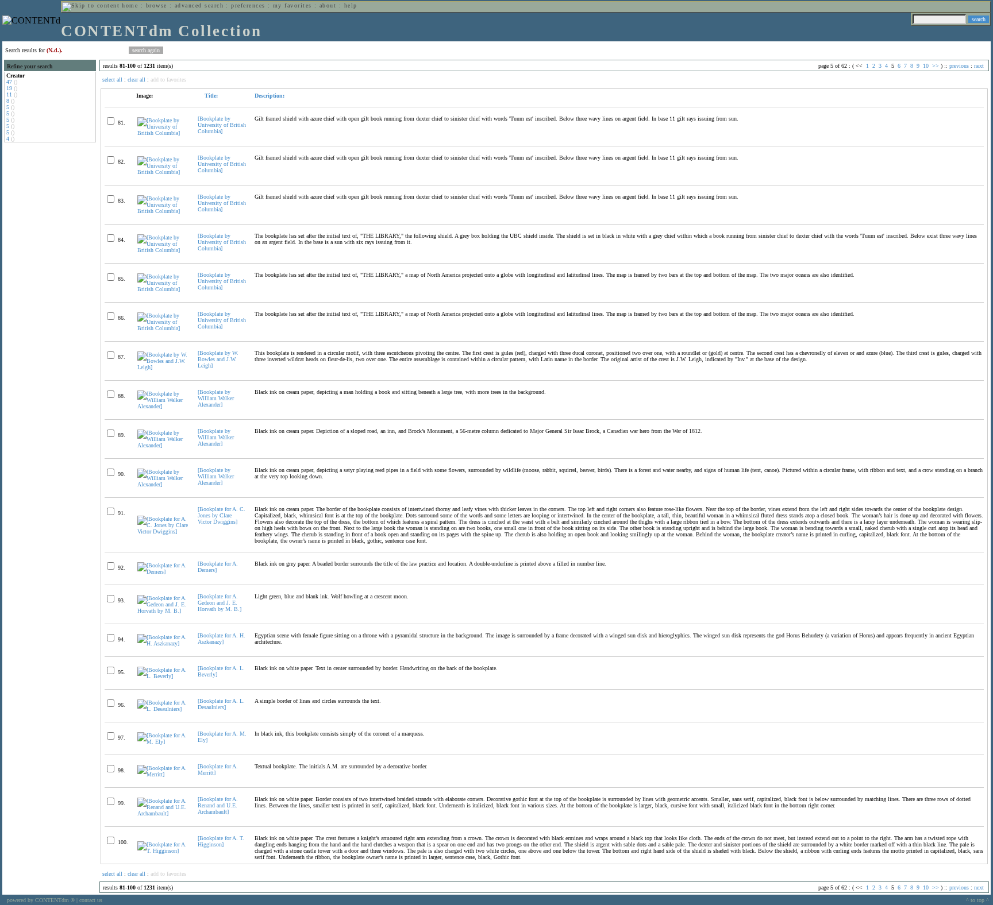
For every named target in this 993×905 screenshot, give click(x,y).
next (979, 66)
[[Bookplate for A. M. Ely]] (162, 741)
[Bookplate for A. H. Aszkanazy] (221, 638)
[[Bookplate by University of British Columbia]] (162, 133)
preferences (248, 5)
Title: (210, 95)
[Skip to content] (91, 5)
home (130, 5)
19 (9, 88)
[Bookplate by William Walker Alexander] (216, 398)
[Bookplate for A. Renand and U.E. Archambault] (218, 805)
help (350, 5)
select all (112, 79)
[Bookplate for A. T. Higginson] (221, 841)
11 (9, 94)
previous (959, 66)
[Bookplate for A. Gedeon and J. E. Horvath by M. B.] (219, 602)
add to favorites (168, 79)
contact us (90, 900)
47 (9, 82)
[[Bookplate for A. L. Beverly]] (162, 676)
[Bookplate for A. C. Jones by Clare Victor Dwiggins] (221, 515)
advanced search (199, 5)
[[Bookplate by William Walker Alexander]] (162, 406)
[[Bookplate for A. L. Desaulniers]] (162, 709)
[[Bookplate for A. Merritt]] (162, 774)
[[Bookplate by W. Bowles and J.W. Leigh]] (162, 367)
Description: (269, 95)
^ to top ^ (977, 900)
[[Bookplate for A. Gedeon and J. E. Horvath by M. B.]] (162, 611)
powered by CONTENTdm (41, 900)
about (328, 5)
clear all (136, 79)
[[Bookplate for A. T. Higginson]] (162, 851)
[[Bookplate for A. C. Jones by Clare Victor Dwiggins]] (162, 531)
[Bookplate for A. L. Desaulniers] (221, 704)
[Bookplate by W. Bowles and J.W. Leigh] (218, 359)
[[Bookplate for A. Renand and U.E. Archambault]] (162, 813)
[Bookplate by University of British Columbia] (222, 124)
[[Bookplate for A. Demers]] (162, 571)
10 (926, 66)
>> (935, 66)
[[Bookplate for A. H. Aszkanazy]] (162, 643)
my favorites (292, 5)
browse (156, 5)
